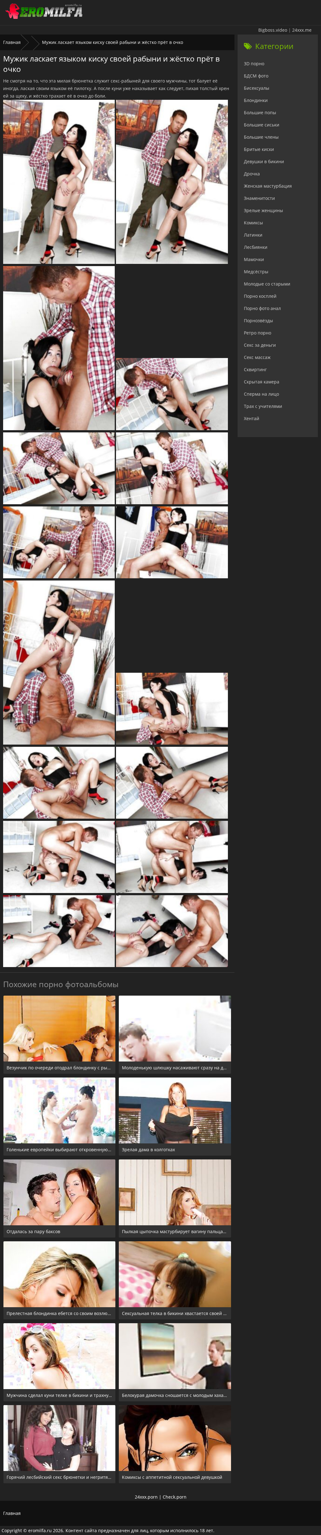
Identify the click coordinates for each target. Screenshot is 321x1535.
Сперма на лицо (261, 394)
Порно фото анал (262, 308)
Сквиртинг (255, 369)
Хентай (251, 418)
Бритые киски (259, 149)
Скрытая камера (261, 382)
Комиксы (253, 223)
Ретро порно (257, 333)
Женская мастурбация (268, 186)
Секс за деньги (260, 345)
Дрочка (252, 174)
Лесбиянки (255, 247)
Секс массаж (257, 357)
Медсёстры (256, 272)
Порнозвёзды (258, 321)
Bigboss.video (272, 30)
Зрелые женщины (263, 210)
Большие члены (261, 137)
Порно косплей (260, 296)
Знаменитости (259, 198)
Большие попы (260, 112)
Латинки (253, 235)
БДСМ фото (256, 76)
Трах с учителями (263, 406)
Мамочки (254, 259)
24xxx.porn (146, 1497)
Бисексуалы (256, 88)
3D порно (254, 64)
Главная (12, 42)
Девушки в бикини (264, 161)
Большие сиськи (261, 125)
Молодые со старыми (267, 284)
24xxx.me (302, 30)
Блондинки (256, 100)
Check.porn (175, 1497)
